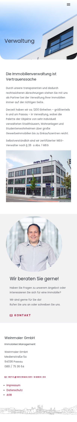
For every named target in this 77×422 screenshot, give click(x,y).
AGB (9, 395)
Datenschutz (15, 390)
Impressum (13, 385)
